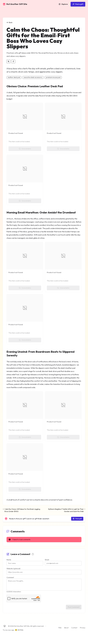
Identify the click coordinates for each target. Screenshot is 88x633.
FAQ (59, 628)
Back (10, 22)
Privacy (82, 628)
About (66, 628)
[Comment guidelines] (33, 554)
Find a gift (79, 4)
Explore (65, 4)
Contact (74, 628)
